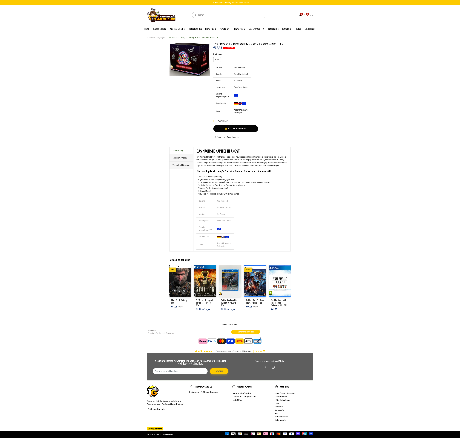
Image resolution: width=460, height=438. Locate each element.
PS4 (217, 59)
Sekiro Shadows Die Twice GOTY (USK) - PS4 (229, 303)
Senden (219, 371)
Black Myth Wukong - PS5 (179, 301)
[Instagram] (273, 367)
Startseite (151, 37)
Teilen (219, 137)
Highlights (161, 37)
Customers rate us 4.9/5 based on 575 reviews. (233, 351)
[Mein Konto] (311, 15)
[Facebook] (266, 367)
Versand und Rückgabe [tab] (181, 165)
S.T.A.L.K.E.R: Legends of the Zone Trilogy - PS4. (204, 303)
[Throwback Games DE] (162, 15)
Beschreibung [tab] (177, 150)
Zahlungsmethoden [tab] (179, 158)
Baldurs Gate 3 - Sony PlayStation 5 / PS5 (255, 301)
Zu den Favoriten (233, 137)
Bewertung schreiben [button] (246, 332)
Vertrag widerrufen (155, 429)
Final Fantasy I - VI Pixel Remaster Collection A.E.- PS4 (279, 303)
